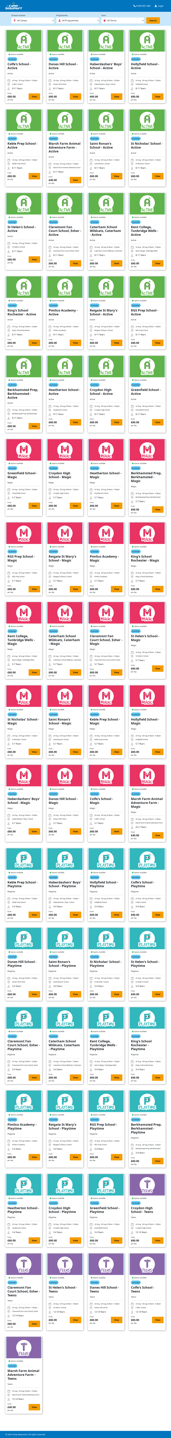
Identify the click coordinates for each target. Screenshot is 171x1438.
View (34, 96)
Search (153, 20)
